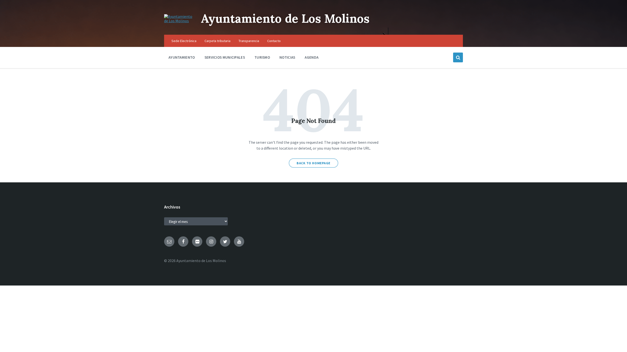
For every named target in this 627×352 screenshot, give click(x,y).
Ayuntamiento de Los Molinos (285, 18)
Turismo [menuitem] (262, 57)
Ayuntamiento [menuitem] (182, 57)
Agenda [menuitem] (311, 57)
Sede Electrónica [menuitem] (183, 41)
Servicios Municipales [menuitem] (225, 57)
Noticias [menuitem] (287, 57)
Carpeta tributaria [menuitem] (217, 41)
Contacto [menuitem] (274, 41)
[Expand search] (458, 57)
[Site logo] (178, 20)
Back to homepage (313, 163)
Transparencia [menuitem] (249, 41)
